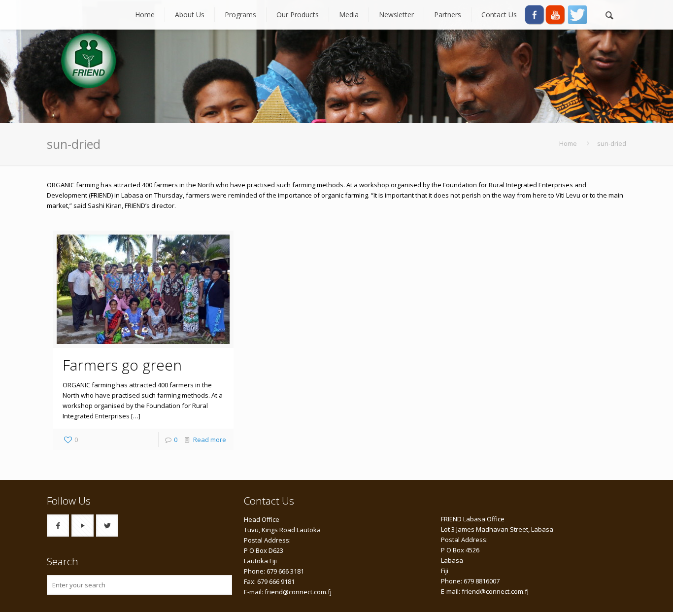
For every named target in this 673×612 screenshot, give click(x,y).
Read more (209, 439)
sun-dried (611, 143)
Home (568, 143)
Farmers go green (122, 365)
